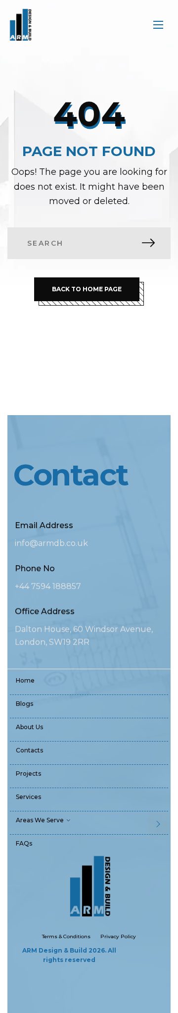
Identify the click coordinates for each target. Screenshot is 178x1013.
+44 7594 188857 (48, 586)
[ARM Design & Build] (20, 24)
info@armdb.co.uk (51, 543)
